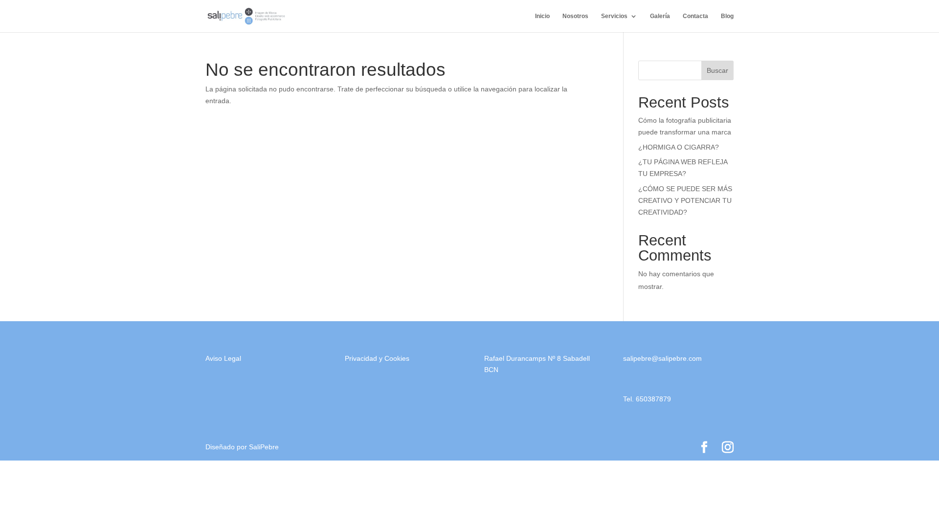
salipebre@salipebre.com (662, 358)
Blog (727, 16)
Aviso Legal (223, 358)
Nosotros (575, 16)
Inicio (542, 16)
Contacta (695, 16)
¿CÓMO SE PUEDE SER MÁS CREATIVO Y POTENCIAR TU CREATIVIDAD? (685, 200)
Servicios (614, 16)
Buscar (717, 70)
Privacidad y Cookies (377, 358)
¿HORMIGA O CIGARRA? (678, 147)
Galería (660, 16)
